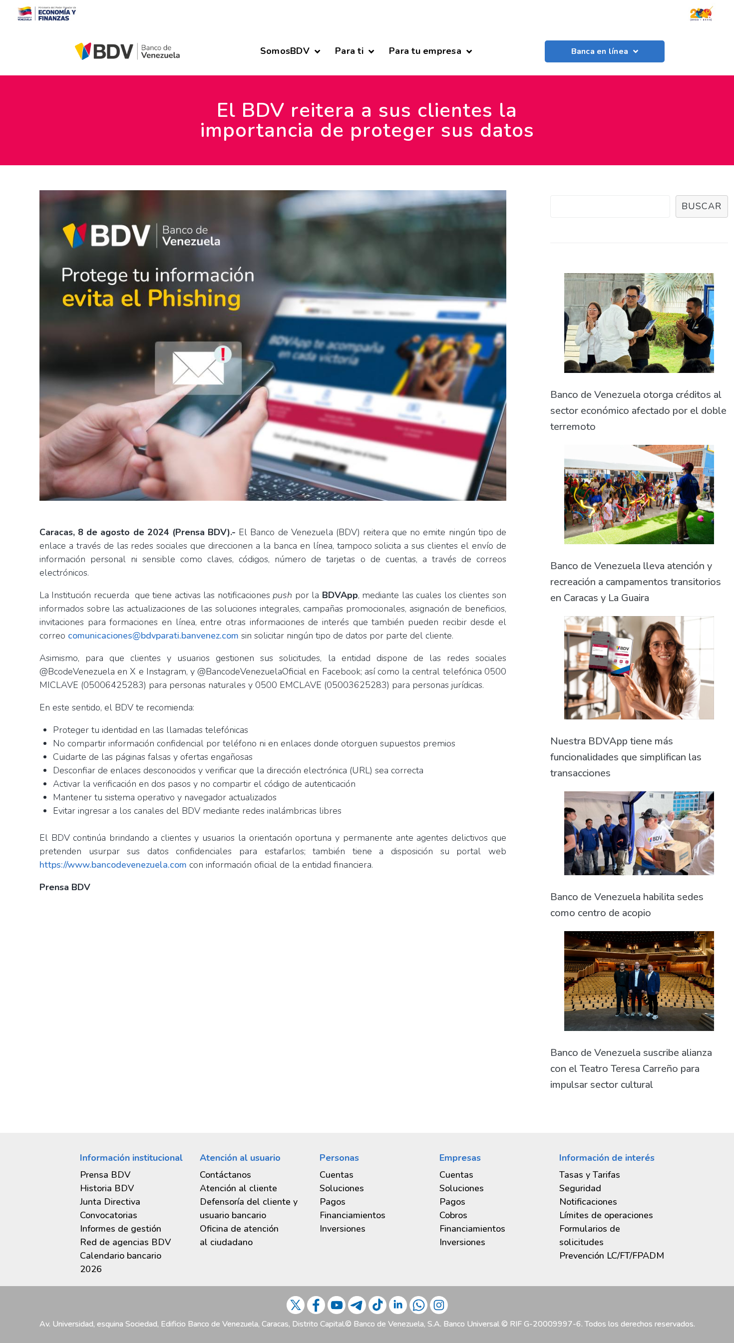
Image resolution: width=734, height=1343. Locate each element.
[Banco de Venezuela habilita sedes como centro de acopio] (639, 836)
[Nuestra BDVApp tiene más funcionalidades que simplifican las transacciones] (639, 670)
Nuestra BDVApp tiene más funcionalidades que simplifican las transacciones (626, 757)
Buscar (702, 206)
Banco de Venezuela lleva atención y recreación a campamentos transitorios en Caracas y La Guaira (635, 582)
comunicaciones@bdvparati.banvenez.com (153, 636)
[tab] (132, 1229)
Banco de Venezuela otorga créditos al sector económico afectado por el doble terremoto (638, 410)
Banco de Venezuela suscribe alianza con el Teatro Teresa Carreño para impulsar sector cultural (631, 1068)
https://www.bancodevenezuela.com (113, 865)
